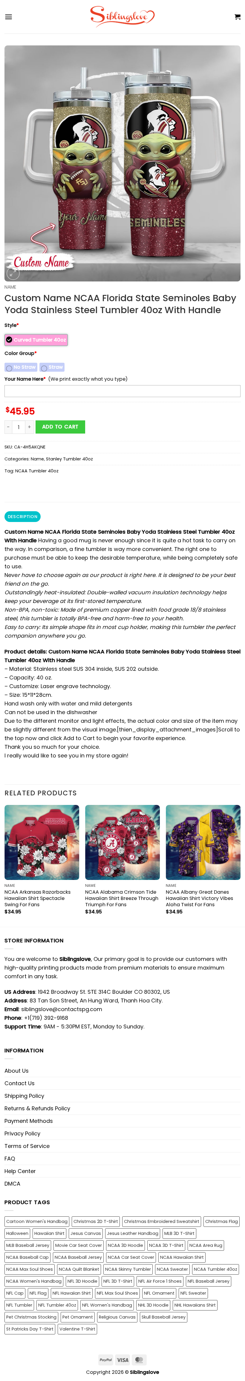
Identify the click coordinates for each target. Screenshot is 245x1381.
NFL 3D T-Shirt (117, 1281)
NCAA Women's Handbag (34, 1281)
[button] (8, 17)
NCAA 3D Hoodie (125, 1245)
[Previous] (4, 865)
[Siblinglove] (122, 16)
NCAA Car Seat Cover (131, 1257)
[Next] (240, 865)
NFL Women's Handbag (107, 1305)
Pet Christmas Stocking (31, 1317)
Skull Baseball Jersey (164, 1317)
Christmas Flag (221, 1221)
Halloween (17, 1233)
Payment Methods (28, 1121)
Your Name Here (25, 379)
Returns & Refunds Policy (37, 1108)
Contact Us (19, 1083)
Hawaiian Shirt (49, 1233)
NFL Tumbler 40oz (57, 1305)
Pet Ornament (77, 1317)
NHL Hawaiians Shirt (195, 1305)
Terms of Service (27, 1146)
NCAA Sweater (172, 1269)
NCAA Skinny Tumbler (128, 1269)
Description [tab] (22, 517)
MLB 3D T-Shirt (179, 1233)
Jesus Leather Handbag (132, 1233)
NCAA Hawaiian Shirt (182, 1257)
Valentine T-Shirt (77, 1329)
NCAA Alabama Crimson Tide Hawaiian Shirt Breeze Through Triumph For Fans (121, 898)
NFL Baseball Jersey (208, 1281)
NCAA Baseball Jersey (78, 1257)
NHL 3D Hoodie (153, 1305)
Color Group (20, 353)
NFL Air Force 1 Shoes (160, 1281)
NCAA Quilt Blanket (79, 1269)
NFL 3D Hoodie (82, 1281)
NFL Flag (38, 1293)
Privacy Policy (22, 1133)
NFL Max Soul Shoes (117, 1293)
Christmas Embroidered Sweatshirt (161, 1221)
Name (10, 287)
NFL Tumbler (19, 1305)
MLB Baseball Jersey (27, 1245)
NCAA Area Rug (205, 1245)
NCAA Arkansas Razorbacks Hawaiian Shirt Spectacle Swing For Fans (37, 898)
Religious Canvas (117, 1317)
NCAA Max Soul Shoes (29, 1269)
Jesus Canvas (86, 1233)
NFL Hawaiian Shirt (72, 1293)
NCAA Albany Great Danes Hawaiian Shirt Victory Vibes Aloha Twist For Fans (199, 898)
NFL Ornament (159, 1293)
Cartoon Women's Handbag (37, 1221)
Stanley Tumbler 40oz (69, 459)
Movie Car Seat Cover (78, 1245)
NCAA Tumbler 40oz (37, 471)
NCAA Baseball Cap (27, 1257)
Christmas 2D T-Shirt (96, 1221)
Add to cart (60, 426)
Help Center (20, 1171)
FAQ (9, 1158)
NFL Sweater (193, 1293)
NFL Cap (15, 1293)
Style (11, 325)
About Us (16, 1070)
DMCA (12, 1183)
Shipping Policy (24, 1096)
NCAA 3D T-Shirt (166, 1245)
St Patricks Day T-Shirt (29, 1329)
